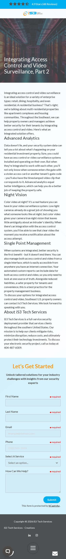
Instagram (36, 535)
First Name (11, 396)
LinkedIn (29, 535)
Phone (9, 441)
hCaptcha (54, 505)
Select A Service (14, 456)
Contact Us (55, 553)
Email (8, 427)
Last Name (11, 411)
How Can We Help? (16, 471)
